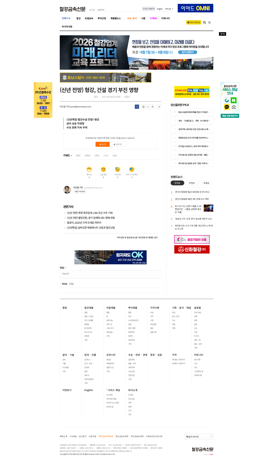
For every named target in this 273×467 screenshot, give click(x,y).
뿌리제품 (132, 307)
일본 (195, 324)
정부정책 (131, 367)
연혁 (129, 403)
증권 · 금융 (156, 354)
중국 (195, 320)
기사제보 (73, 436)
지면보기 (67, 390)
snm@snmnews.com (107, 454)
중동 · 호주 (198, 344)
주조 (129, 316)
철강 (78, 18)
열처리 (130, 336)
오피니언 (110, 354)
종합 (64, 307)
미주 (195, 332)
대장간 (108, 359)
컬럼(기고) (109, 367)
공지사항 (197, 359)
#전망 (97, 155)
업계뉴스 (87, 359)
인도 (195, 328)
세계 (195, 316)
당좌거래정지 (89, 379)
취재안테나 (110, 363)
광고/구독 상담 (195, 22)
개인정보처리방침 (105, 436)
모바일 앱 (109, 407)
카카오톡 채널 (111, 399)
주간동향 (153, 324)
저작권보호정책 (137, 436)
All (83, 454)
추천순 (71, 284)
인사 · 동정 (88, 363)
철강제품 (88, 307)
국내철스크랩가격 (178, 359)
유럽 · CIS (197, 340)
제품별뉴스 (115, 18)
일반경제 (131, 359)
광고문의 (82, 436)
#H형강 (87, 155)
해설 (173, 324)
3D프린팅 (131, 340)
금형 (129, 324)
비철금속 (89, 18)
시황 (143, 18)
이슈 (173, 320)
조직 (129, 410)
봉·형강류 (87, 328)
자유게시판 (198, 375)
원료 (151, 328)
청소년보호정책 (121, 436)
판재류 (86, 324)
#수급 (106, 155)
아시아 (196, 336)
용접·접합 (131, 328)
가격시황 (154, 307)
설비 (64, 359)
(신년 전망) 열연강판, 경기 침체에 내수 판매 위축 (91, 217)
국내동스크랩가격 (178, 363)
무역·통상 (197, 312)
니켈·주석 (109, 328)
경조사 (86, 375)
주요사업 (131, 399)
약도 (129, 414)
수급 (151, 312)
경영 (129, 407)
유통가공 (153, 332)
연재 (173, 328)
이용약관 (92, 436)
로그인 (92, 10)
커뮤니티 (165, 18)
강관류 (86, 336)
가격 (151, 316)
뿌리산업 (102, 18)
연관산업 (131, 375)
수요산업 (131, 371)
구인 (195, 367)
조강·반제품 (88, 320)
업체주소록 (199, 371)
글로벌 (197, 307)
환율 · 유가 (132, 363)
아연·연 (109, 324)
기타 (85, 340)
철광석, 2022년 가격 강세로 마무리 (84, 222)
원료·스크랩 (88, 316)
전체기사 (66, 18)
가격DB (153, 18)
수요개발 (65, 367)
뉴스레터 (109, 395)
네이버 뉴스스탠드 (112, 403)
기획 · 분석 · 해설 (181, 307)
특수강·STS (88, 332)
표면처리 (131, 332)
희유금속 (109, 332)
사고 (195, 363)
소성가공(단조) (133, 320)
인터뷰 (86, 367)
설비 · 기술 (68, 354)
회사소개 (132, 390)
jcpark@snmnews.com (93, 187)
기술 (64, 363)
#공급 (114, 155)
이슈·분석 (132, 18)
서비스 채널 (114, 390)
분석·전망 (175, 316)
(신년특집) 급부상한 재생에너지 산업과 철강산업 (91, 227)
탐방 (85, 371)
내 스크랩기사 (149, 8)
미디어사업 (67, 26)
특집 (173, 312)
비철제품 (110, 307)
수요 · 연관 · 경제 (137, 354)
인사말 (130, 395)
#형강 (78, 155)
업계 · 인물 (90, 354)
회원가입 (101, 10)
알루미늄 (109, 320)
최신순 (64, 284)
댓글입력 (65, 273)
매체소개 (63, 436)
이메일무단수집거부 (154, 436)
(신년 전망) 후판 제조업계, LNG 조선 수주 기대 (89, 212)
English (160, 9)
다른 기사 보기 (80, 191)
